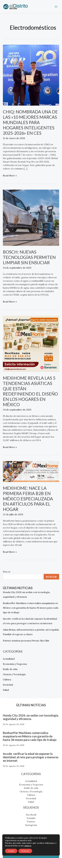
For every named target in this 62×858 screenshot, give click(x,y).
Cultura (7, 679)
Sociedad (8, 684)
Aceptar (11, 851)
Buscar (7, 571)
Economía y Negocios (15, 663)
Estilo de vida (10, 669)
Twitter (31, 821)
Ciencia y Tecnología (14, 674)
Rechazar (25, 851)
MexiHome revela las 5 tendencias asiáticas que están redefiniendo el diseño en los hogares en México (30, 391)
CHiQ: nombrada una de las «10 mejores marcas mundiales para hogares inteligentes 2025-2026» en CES (30, 122)
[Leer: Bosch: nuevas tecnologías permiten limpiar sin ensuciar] (31, 217)
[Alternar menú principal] (56, 6)
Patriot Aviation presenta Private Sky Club (26, 640)
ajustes (27, 845)
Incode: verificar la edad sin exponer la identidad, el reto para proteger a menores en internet (30, 757)
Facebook (31, 814)
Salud (6, 689)
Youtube (31, 818)
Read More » (10, 175)
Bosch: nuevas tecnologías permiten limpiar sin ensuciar (29, 257)
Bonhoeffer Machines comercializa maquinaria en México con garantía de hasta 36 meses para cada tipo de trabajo (30, 608)
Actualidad (9, 658)
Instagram (31, 825)
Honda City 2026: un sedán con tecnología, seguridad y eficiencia (31, 717)
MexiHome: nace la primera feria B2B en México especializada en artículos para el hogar (28, 498)
